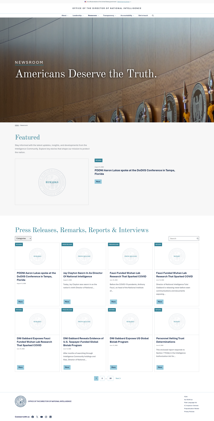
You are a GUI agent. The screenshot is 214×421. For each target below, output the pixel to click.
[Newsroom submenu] (98, 15)
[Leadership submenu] (83, 15)
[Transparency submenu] (115, 15)
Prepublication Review (191, 409)
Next (117, 378)
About (64, 15)
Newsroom (92, 15)
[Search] (197, 238)
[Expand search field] (152, 15)
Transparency (108, 15)
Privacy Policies (189, 412)
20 (111, 378)
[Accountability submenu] (133, 15)
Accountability (126, 15)
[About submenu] (67, 15)
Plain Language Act (190, 402)
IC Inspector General (191, 405)
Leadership (77, 15)
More (98, 182)
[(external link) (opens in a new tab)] (51, 182)
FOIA (185, 397)
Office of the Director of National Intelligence (106, 8)
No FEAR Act (188, 400)
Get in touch (143, 15)
